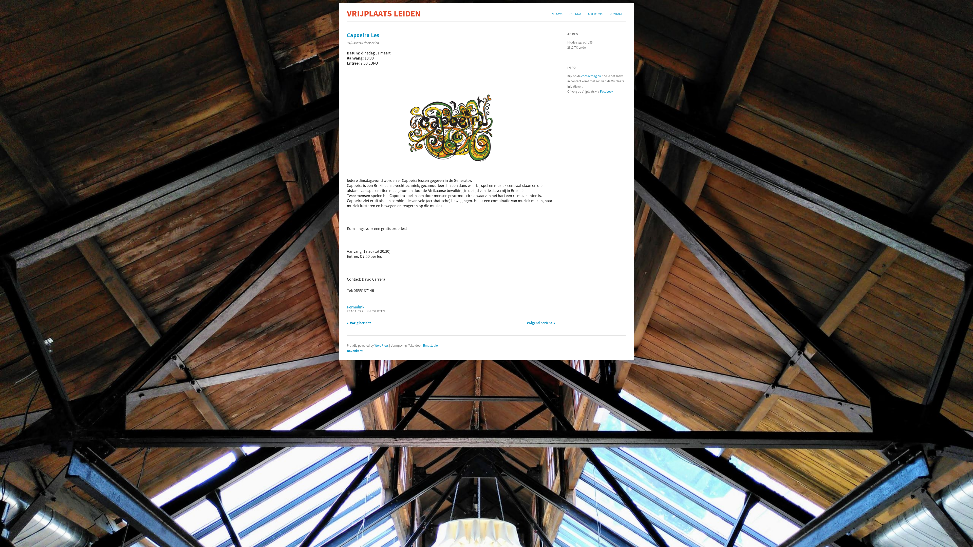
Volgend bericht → (541, 323)
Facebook (606, 91)
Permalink (355, 306)
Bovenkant (355, 351)
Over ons (595, 14)
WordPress (381, 345)
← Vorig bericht (359, 323)
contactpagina (591, 76)
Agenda (575, 14)
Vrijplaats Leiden (384, 13)
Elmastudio (430, 345)
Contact (616, 14)
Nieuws (557, 14)
